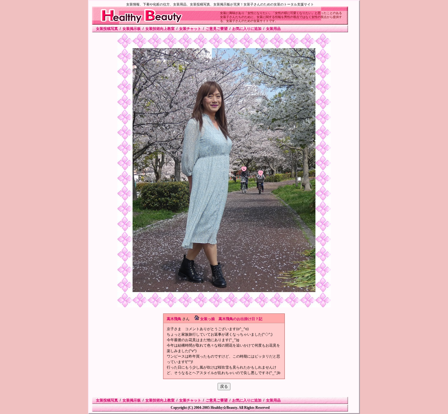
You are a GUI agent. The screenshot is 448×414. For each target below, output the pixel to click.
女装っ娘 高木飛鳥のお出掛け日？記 (231, 319)
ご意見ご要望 (217, 29)
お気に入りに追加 (246, 29)
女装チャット (190, 29)
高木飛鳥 (174, 319)
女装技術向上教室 (160, 29)
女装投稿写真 (107, 29)
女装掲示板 (132, 29)
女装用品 (273, 29)
